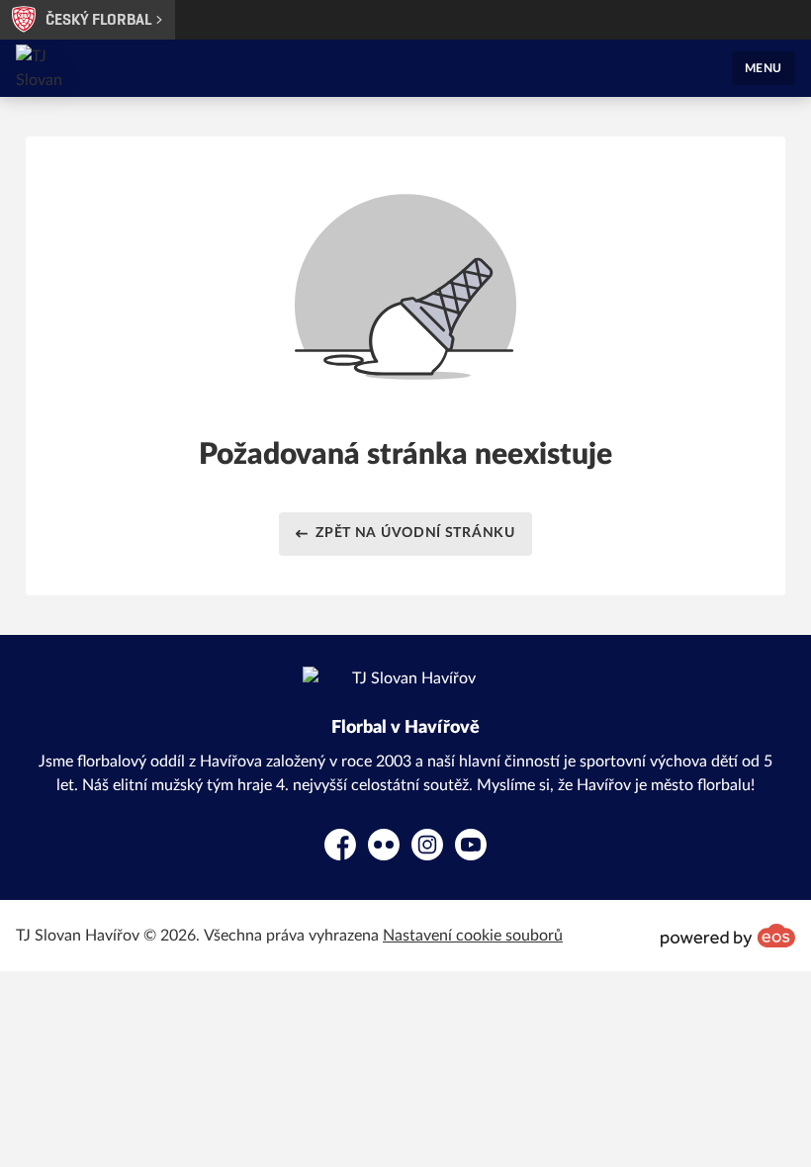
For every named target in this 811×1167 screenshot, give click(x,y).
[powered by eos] (728, 935)
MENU (763, 68)
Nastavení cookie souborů (473, 935)
